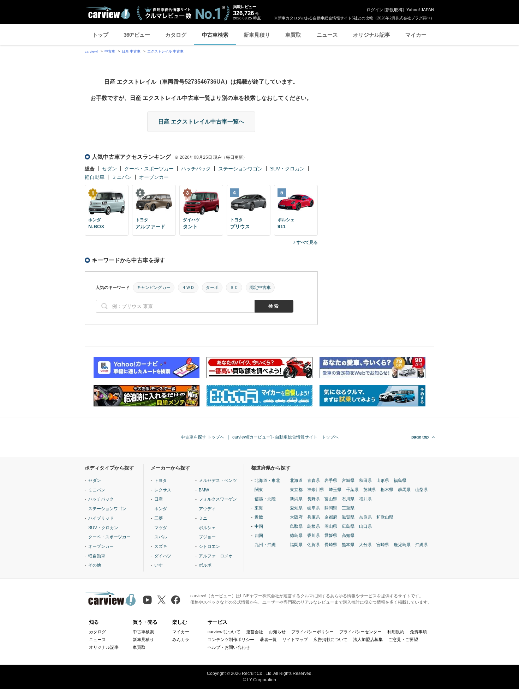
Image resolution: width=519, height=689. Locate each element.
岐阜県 (313, 508)
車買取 (293, 35)
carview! (91, 51)
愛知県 (296, 508)
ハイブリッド (101, 518)
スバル (160, 536)
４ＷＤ (188, 287)
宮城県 (348, 480)
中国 (259, 526)
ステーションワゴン (240, 168)
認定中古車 (260, 287)
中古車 (110, 51)
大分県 (365, 544)
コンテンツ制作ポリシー (231, 639)
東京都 (296, 489)
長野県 (313, 498)
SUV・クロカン (287, 168)
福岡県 (296, 544)
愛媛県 (330, 535)
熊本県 (348, 544)
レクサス (162, 490)
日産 (158, 499)
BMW (204, 490)
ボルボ (205, 565)
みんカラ (180, 639)
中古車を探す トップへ (202, 437)
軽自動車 (95, 177)
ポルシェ (207, 527)
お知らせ (277, 631)
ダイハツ (162, 556)
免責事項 (418, 631)
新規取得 (394, 9)
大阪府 (296, 517)
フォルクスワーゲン (218, 499)
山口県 (365, 526)
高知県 (348, 535)
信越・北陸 (265, 498)
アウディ (207, 508)
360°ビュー (137, 35)
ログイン (374, 9)
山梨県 (421, 489)
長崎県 (330, 544)
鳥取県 (296, 526)
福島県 (400, 480)
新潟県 (296, 498)
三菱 (158, 518)
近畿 (259, 517)
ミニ (203, 518)
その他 (94, 565)
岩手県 (330, 480)
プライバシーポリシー (312, 631)
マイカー (415, 35)
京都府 (330, 517)
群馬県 (404, 489)
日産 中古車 (131, 51)
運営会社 (254, 631)
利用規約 (395, 631)
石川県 (348, 498)
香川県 (313, 535)
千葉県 (352, 489)
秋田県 (365, 480)
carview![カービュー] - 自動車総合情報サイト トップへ (285, 437)
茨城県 (369, 489)
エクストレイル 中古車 (165, 51)
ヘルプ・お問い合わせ (229, 647)
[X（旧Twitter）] (161, 600)
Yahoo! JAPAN (420, 9)
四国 (259, 535)
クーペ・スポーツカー (149, 168)
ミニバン (122, 177)
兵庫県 (313, 517)
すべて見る (307, 242)
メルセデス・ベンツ (218, 480)
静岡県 (330, 508)
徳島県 (296, 535)
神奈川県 (315, 489)
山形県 (382, 480)
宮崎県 (382, 544)
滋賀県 (348, 517)
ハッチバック (196, 168)
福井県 (365, 498)
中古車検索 (215, 35)
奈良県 (365, 517)
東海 (259, 508)
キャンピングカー (154, 287)
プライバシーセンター (360, 631)
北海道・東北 (267, 480)
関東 (259, 489)
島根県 (313, 526)
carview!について (224, 631)
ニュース (327, 35)
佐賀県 (313, 544)
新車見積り (257, 35)
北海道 (296, 480)
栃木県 (387, 489)
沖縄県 (421, 544)
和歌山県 (384, 517)
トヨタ (160, 480)
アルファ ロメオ (216, 556)
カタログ (175, 35)
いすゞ (160, 565)
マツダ (160, 527)
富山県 (330, 498)
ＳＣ (234, 287)
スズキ (160, 546)
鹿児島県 (402, 544)
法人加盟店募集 (368, 639)
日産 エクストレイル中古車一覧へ (201, 122)
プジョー (207, 536)
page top (420, 437)
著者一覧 (268, 639)
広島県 (348, 526)
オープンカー (154, 177)
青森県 (313, 480)
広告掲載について (330, 639)
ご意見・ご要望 (403, 639)
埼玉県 (335, 489)
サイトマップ (295, 639)
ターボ (212, 287)
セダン (109, 168)
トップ (100, 35)
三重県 (348, 508)
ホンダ (160, 508)
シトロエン (209, 546)
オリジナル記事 (371, 35)
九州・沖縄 (265, 544)
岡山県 (330, 526)
